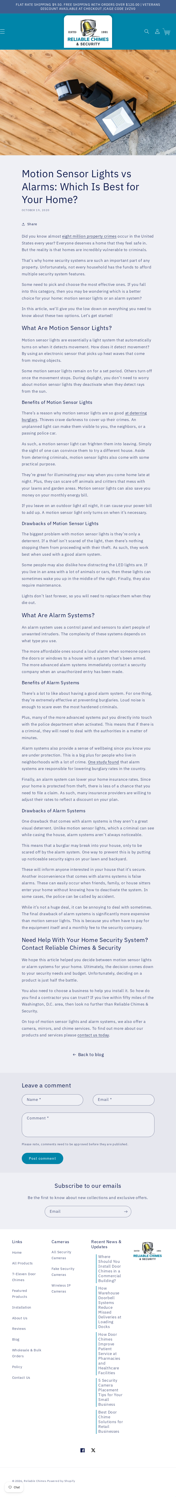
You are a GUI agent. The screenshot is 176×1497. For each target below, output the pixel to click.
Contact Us (21, 1377)
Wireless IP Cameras (61, 1288)
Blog (16, 1339)
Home (17, 1252)
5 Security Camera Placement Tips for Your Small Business (110, 1392)
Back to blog (91, 1054)
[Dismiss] (46, 1429)
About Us (20, 1318)
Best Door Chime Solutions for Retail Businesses (110, 1422)
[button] (146, 31)
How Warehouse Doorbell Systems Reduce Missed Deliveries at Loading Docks (109, 1307)
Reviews (19, 1328)
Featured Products (19, 1293)
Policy (17, 1367)
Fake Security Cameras (63, 1271)
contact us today (93, 1035)
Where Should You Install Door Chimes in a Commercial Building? (109, 1268)
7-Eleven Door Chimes (24, 1277)
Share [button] (32, 224)
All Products (22, 1263)
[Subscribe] (126, 1211)
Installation (22, 1307)
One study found (103, 762)
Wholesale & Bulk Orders (26, 1353)
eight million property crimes (89, 236)
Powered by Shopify (61, 1481)
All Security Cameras (61, 1255)
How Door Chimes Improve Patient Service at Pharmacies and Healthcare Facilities (109, 1353)
